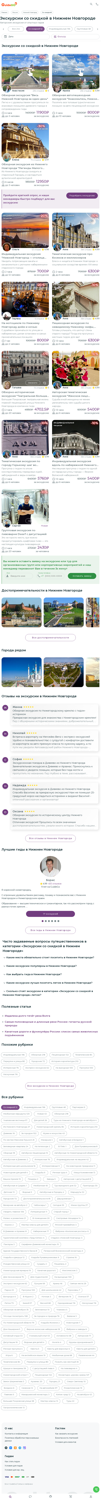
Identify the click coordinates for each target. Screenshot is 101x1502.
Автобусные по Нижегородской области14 (75, 1153)
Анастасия (18, 90)
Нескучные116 (10, 1074)
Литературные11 (39, 1212)
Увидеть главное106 (13, 1212)
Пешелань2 (60, 1264)
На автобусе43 (84, 1394)
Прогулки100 (86, 1068)
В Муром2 (28, 1296)
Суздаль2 (42, 1264)
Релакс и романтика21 (14, 1218)
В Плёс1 (62, 1146)
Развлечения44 (86, 1355)
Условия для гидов (13, 1466)
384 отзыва (86, 249)
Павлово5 (9, 1394)
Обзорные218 (38, 1055)
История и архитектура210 (64, 1061)
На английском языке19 (33, 1355)
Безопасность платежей (66, 1438)
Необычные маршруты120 (16, 1114)
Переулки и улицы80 (14, 1061)
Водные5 (27, 1192)
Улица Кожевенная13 (84, 1172)
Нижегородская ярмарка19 (17, 1270)
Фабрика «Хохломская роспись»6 (72, 1231)
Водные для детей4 (34, 1342)
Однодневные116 (66, 1303)
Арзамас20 (36, 1381)
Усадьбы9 (40, 1172)
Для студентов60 (39, 1277)
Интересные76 (11, 1068)
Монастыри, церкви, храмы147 (73, 1375)
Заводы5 (51, 1179)
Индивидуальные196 (59, 29)
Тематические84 (83, 1055)
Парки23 (9, 1290)
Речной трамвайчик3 (66, 1225)
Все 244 (16, 29)
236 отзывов (38, 91)
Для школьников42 (51, 1290)
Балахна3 (72, 1316)
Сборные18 (9, 1153)
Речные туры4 (59, 1172)
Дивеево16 (9, 1133)
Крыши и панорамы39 (14, 1368)
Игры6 (9, 1355)
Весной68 (45, 1303)
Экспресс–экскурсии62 (37, 1068)
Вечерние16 (65, 1296)
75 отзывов (36, 160)
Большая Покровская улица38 (18, 1401)
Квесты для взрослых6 (58, 1349)
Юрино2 (9, 1225)
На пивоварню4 (69, 1368)
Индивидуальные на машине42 (73, 1159)
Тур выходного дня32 (65, 1185)
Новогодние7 (73, 1323)
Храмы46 (57, 1283)
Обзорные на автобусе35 (16, 1309)
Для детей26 (40, 1120)
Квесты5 (35, 1349)
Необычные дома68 (62, 1355)
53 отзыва (36, 249)
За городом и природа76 (46, 1316)
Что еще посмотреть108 (15, 1316)
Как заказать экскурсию (66, 1434)
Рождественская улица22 (16, 1264)
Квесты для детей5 (85, 1349)
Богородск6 (9, 1296)
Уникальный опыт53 (39, 1336)
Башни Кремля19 (12, 1179)
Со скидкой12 (35, 29)
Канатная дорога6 (46, 1270)
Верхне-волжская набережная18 (43, 1329)
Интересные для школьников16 (19, 1166)
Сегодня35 (58, 1205)
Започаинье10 (42, 1309)
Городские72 (38, 1061)
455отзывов (54, 883)
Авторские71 (84, 1336)
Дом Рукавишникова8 (86, 1146)
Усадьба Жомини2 (50, 1323)
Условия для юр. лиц (14, 1470)
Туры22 (70, 1401)
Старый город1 (61, 1212)
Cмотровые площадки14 (68, 1218)
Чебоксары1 (40, 1205)
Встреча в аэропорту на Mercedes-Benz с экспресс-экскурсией (51, 736)
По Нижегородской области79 (18, 1323)
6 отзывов (39, 319)
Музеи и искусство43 (54, 1133)
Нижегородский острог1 (15, 1375)
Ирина (66, 90)
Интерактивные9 (51, 1166)
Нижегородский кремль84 (50, 1127)
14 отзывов (39, 388)
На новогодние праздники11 (80, 1166)
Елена (15, 160)
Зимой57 (27, 1303)
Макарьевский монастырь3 (35, 1394)
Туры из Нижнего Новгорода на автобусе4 (75, 1120)
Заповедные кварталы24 (15, 1146)
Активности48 (63, 1336)
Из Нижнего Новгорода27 (16, 1127)
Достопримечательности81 (36, 1198)
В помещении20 (41, 1218)
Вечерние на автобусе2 (15, 1205)
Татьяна (16, 387)
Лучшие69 (39, 1283)
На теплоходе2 (42, 1146)
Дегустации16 (10, 1342)
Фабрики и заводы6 (76, 1329)
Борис (50, 880)
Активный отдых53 (13, 1336)
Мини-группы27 (79, 1205)
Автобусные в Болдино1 (71, 1140)
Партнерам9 (78, 1107)
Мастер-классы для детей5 (34, 1225)
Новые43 (42, 1114)
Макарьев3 (47, 1140)
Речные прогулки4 (12, 1349)
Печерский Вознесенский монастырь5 (63, 1251)
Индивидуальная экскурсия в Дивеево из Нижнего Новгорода (51, 789)
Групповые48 (84, 29)
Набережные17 (41, 1231)
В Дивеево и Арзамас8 (15, 1231)
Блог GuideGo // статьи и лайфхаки (19, 1484)
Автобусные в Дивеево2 (15, 1159)
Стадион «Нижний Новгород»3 (66, 1238)
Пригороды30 (90, 1185)
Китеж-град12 (63, 1394)
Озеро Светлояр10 (76, 1381)
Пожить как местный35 (67, 1362)
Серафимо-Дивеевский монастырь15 (40, 1244)
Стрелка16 (71, 1257)
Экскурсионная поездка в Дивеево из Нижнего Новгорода (49, 763)
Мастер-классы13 (49, 1401)
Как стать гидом (12, 1461)
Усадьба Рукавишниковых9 (45, 1257)
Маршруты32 (77, 1192)
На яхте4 (56, 1342)
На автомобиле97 (48, 1388)
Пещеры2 (33, 1179)
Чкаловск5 (61, 1309)
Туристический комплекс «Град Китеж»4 (23, 1238)
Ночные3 (46, 1296)
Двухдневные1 (64, 1198)
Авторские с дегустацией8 (77, 1179)
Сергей (16, 526)
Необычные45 (40, 1185)
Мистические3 (69, 1270)
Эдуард (16, 318)
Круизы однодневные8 (81, 1342)
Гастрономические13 (14, 1407)
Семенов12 (27, 1388)
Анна (65, 249)
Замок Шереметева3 (13, 1381)
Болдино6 (9, 1388)
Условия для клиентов (65, 1442)
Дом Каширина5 (11, 1329)
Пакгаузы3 (9, 1244)
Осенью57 (83, 1296)
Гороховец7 (74, 1290)
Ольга (15, 249)
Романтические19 (73, 1388)
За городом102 (28, 1133)
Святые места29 (78, 1283)
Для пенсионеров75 (13, 1277)
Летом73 (9, 1303)
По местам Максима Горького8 (18, 1140)
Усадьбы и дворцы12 (13, 1257)
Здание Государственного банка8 (20, 1251)
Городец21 (54, 1381)
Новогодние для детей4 (15, 1172)
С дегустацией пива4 (43, 1368)
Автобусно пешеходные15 (34, 1153)
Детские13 (9, 1192)
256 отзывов (85, 91)
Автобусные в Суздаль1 (15, 1185)
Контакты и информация (16, 1434)
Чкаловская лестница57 (15, 1120)
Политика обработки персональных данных (22, 1439)
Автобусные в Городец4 (52, 1192)
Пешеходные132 (60, 1055)
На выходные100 (64, 1068)
